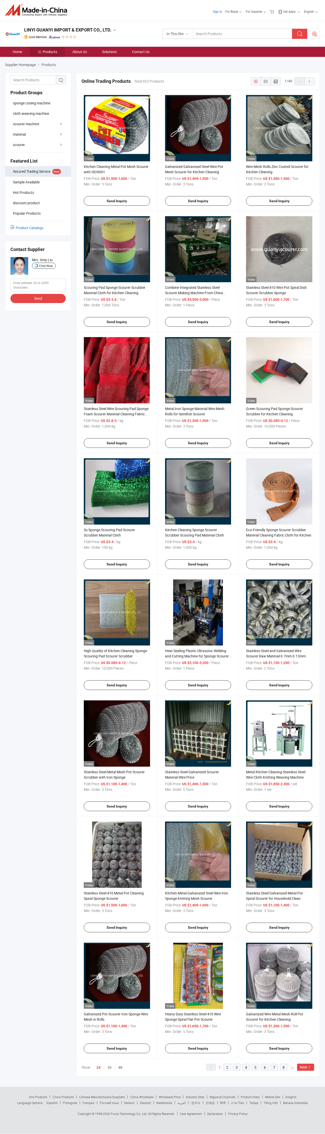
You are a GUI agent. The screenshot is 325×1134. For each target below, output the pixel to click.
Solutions (109, 51)
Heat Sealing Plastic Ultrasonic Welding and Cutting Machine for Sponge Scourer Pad (197, 656)
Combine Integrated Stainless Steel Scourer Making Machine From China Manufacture (194, 293)
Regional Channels (222, 1097)
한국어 (195, 1103)
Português (70, 1103)
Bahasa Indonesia (295, 1103)
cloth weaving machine (31, 113)
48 (120, 1067)
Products (50, 51)
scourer (19, 144)
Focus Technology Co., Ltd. (129, 1114)
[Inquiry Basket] (272, 11)
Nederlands (164, 1103)
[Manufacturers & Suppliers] (37, 10)
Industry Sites (195, 1097)
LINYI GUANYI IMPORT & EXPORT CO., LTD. (67, 30)
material (19, 134)
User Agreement (191, 1114)
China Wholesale (141, 1097)
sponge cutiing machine (31, 103)
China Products (63, 1097)
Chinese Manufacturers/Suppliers (102, 1097)
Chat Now (46, 266)
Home (17, 51)
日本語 (210, 1103)
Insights (290, 1097)
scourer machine (26, 123)
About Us (79, 51)
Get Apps (289, 11)
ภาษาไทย (237, 1103)
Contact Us (141, 51)
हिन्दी (223, 1103)
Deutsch (145, 1103)
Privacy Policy (238, 1114)
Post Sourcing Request (314, 34)
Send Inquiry (117, 201)
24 (98, 1067)
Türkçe (253, 1103)
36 (109, 1067)
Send (38, 298)
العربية (181, 1103)
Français (88, 1103)
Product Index (250, 1097)
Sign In (217, 11)
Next (303, 1067)
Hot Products (38, 1097)
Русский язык (109, 1103)
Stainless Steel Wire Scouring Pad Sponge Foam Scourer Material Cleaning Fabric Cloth (116, 414)
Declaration (215, 1114)
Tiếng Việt (271, 1103)
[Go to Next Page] (309, 81)
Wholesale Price (170, 1097)
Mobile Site (272, 1097)
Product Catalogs (29, 227)
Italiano (129, 1103)
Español (52, 1103)
